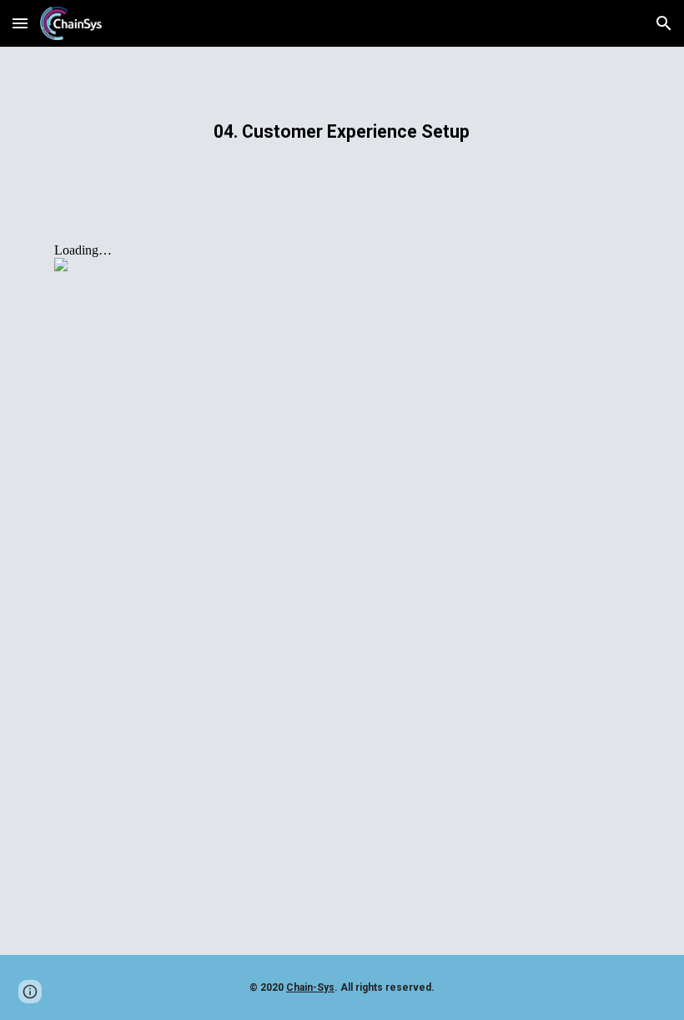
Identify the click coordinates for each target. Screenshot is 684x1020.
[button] (20, 23)
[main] (342, 131)
